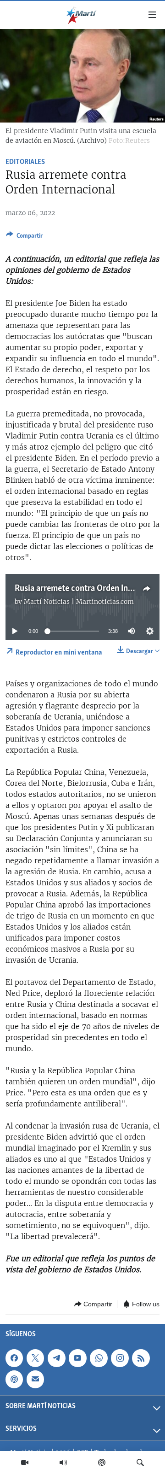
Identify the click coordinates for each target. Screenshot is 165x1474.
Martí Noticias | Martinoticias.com (79, 601)
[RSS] (140, 1358)
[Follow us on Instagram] (119, 1358)
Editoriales (25, 162)
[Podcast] (102, 1462)
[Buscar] (140, 1462)
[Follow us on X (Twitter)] (35, 1358)
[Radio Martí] (63, 1462)
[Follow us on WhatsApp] (98, 1358)
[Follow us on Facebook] (14, 1358)
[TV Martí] (24, 1462)
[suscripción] (35, 1379)
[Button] (24, 237)
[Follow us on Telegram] (56, 1358)
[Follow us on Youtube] (77, 1358)
